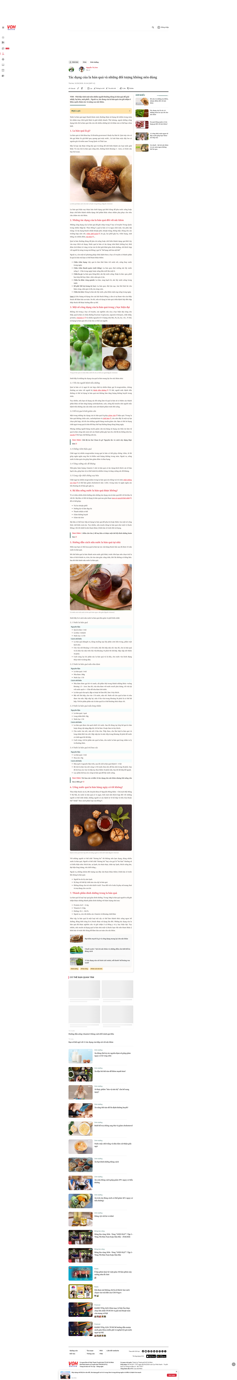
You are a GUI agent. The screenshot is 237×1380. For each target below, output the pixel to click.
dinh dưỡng (75, 968)
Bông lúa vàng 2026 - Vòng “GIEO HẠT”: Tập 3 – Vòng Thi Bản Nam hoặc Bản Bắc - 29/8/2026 (113, 1235)
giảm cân (111, 415)
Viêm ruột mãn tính (97, 968)
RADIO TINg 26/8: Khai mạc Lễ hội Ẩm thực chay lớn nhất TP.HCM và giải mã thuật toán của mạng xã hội (112, 1311)
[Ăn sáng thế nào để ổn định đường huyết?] (81, 1110)
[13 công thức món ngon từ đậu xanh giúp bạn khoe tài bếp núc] (142, 136)
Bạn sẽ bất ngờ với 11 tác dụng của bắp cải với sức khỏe (91, 1042)
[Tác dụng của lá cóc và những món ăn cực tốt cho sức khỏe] (142, 113)
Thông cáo (91, 1354)
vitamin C (80, 318)
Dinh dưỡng (94, 62)
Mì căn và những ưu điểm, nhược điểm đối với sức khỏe (159, 101)
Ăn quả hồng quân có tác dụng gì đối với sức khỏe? (159, 123)
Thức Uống (85, 968)
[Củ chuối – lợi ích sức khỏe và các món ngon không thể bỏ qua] (142, 148)
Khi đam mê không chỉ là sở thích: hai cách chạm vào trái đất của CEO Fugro (112, 1291)
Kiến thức (75, 62)
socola (72, 435)
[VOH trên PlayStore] (161, 1356)
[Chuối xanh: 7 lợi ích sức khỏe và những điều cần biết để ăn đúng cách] (76, 950)
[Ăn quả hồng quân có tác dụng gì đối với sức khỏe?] (142, 125)
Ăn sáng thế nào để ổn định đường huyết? (111, 1107)
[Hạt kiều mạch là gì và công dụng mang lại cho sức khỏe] (76, 938)
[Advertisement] (118, 47)
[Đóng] (176, 1371)
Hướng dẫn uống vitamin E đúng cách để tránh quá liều (91, 1034)
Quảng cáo (74, 1351)
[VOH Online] (73, 1364)
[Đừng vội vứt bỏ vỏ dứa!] (81, 1219)
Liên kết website (113, 1351)
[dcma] (160, 1351)
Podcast (97, 1305)
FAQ (101, 1354)
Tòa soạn (90, 1351)
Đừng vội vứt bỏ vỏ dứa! (104, 1216)
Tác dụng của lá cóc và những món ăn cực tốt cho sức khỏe (159, 112)
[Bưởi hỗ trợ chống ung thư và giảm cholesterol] (81, 1128)
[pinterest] (151, 1351)
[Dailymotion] (165, 1351)
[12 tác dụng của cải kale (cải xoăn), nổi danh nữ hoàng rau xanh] (76, 961)
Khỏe (84, 62)
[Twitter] (162, 1351)
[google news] (157, 1351)
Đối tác (72, 1354)
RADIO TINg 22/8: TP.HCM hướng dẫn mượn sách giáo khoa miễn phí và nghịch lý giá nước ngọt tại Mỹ (113, 1330)
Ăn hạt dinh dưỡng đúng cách (106, 1161)
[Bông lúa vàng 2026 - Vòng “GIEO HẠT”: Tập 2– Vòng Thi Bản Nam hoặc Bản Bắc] (81, 1255)
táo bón (89, 237)
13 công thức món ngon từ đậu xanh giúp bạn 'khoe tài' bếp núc (159, 135)
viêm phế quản (92, 233)
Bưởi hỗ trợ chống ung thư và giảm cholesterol (113, 1125)
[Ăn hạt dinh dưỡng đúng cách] (81, 1165)
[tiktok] (148, 1351)
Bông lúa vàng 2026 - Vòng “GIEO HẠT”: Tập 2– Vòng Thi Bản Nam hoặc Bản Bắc (113, 1253)
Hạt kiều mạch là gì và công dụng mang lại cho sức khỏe (106, 938)
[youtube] (146, 1351)
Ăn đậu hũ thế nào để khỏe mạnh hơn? (110, 1071)
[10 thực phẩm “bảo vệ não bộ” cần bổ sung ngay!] (81, 1092)
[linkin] (154, 1351)
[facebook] (82, 88)
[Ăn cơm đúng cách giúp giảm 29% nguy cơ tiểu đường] (81, 1183)
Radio (96, 1269)
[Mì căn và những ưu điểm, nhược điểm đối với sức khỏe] (142, 102)
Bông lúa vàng (99, 1231)
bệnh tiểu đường (99, 390)
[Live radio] (11, 48)
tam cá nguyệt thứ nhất (121, 498)
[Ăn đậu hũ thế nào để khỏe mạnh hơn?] (81, 1074)
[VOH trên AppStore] (151, 1356)
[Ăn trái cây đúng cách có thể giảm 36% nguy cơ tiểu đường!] (81, 1201)
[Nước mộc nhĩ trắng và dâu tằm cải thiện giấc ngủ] (81, 1146)
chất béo (106, 418)
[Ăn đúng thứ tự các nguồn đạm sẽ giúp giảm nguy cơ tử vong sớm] (81, 1056)
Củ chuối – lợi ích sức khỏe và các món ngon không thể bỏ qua (159, 147)
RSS (101, 1351)
